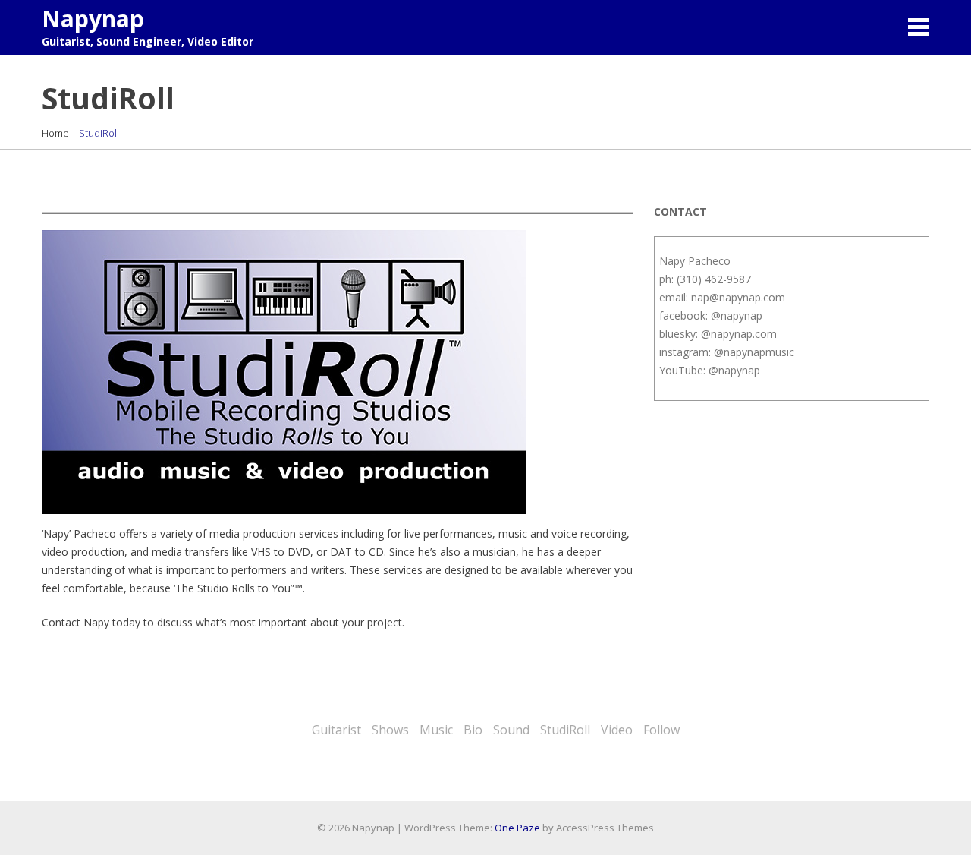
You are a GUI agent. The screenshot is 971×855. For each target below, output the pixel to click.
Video (617, 729)
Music (436, 729)
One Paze (517, 827)
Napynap (93, 18)
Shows (390, 729)
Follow (661, 729)
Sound (511, 729)
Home (55, 133)
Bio (473, 729)
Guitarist (336, 729)
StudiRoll (565, 729)
